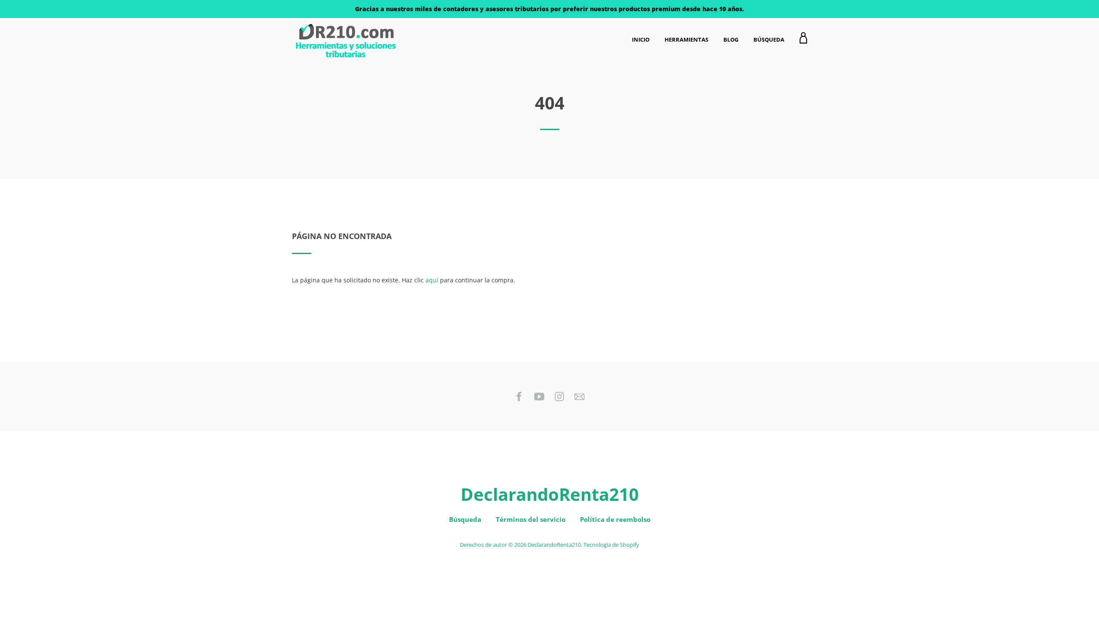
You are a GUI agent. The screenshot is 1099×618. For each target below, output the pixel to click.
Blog (730, 39)
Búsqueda (768, 39)
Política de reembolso (615, 519)
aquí (431, 280)
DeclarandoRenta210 (550, 494)
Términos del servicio (530, 519)
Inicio (641, 39)
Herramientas (686, 39)
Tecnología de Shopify (611, 544)
